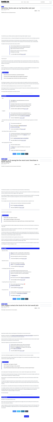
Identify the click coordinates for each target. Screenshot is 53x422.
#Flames (13, 146)
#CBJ (13, 100)
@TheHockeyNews (17, 138)
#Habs (21, 125)
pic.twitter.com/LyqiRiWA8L (20, 264)
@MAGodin (18, 347)
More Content (26, 416)
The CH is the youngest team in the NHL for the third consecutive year (15, 78)
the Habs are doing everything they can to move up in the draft (22, 335)
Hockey (2, 6)
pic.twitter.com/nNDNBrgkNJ (25, 115)
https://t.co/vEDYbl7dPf (17, 348)
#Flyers (12, 252)
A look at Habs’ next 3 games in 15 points (10, 217)
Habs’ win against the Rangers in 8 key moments (12, 219)
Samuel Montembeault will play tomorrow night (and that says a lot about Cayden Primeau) (19, 221)
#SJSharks (25, 134)
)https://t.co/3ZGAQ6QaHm (25, 277)
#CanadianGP (24, 125)
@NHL (12, 264)
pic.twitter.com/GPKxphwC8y (18, 205)
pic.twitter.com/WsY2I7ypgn (15, 126)
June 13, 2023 (22, 207)
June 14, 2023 (23, 54)
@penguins (14, 275)
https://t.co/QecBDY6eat (24, 138)
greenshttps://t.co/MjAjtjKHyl (22, 293)
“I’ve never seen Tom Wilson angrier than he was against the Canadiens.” (16, 76)
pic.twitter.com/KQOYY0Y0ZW (15, 285)
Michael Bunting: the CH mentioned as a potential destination (14, 74)
